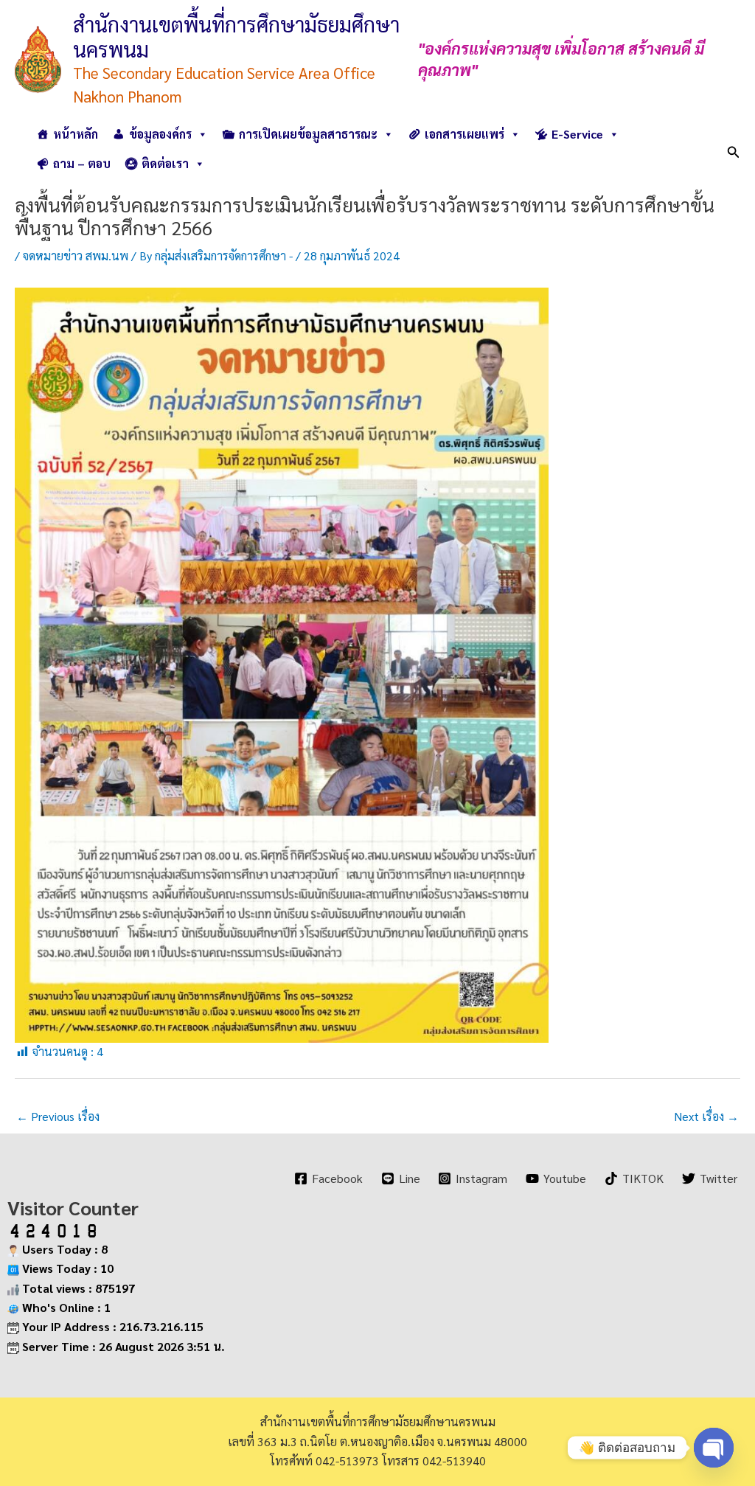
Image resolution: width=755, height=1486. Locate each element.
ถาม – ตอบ (82, 163)
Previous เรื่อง (58, 1116)
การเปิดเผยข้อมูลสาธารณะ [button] (308, 134)
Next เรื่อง (706, 1116)
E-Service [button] (577, 134)
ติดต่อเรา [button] (165, 163)
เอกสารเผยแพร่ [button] (464, 134)
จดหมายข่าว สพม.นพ (75, 255)
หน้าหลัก (75, 134)
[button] (733, 149)
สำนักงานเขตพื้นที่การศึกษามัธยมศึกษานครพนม (236, 36)
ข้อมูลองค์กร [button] (160, 134)
